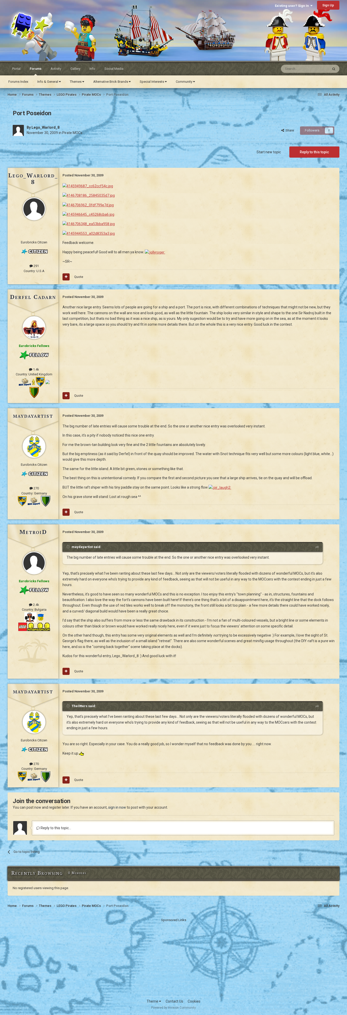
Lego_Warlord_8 (45, 127)
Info (92, 69)
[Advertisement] (173, 958)
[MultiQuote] (66, 276)
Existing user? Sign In (292, 6)
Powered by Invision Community (173, 1007)
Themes (76, 82)
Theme (153, 1001)
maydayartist (33, 415)
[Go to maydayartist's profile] (34, 446)
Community (184, 82)
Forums (35, 69)
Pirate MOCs (72, 133)
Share (289, 130)
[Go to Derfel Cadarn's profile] (34, 327)
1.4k (35, 369)
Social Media (113, 69)
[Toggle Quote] (68, 547)
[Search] (333, 69)
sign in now (117, 807)
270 (36, 488)
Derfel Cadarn (33, 297)
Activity (56, 69)
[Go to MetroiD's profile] (34, 563)
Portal (16, 69)
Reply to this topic (314, 152)
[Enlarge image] (87, 186)
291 (36, 266)
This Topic (314, 69)
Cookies (194, 1001)
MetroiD (33, 532)
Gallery (75, 69)
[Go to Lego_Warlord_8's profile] (18, 130)
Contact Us (174, 1001)
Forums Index (18, 82)
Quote (78, 277)
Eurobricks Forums (20, 15)
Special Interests (152, 82)
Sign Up (328, 5)
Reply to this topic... (55, 828)
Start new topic (269, 152)
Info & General (48, 82)
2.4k (35, 605)
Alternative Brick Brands (111, 82)
